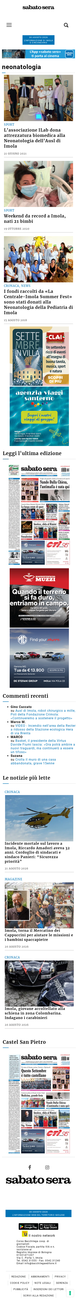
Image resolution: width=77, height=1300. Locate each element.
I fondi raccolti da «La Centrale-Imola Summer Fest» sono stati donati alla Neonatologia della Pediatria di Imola (38, 302)
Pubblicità (21, 1289)
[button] (60, 23)
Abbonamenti (40, 1276)
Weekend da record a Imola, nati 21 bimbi (35, 219)
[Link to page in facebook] (30, 1167)
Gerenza (62, 1283)
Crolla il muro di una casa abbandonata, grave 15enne (33, 761)
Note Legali (43, 1283)
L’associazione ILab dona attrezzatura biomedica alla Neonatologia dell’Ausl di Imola (34, 138)
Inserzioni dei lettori (48, 1289)
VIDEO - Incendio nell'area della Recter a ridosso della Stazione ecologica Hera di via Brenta (43, 729)
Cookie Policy (20, 1283)
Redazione (19, 1276)
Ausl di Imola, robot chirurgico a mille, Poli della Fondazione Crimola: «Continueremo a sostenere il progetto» (43, 714)
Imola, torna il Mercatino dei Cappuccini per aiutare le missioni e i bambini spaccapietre (39, 935)
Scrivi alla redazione (38, 1295)
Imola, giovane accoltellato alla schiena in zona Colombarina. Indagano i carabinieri (35, 1013)
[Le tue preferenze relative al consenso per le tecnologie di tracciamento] (70, 1293)
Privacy (60, 1276)
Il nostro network (41, 1235)
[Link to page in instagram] (47, 1167)
